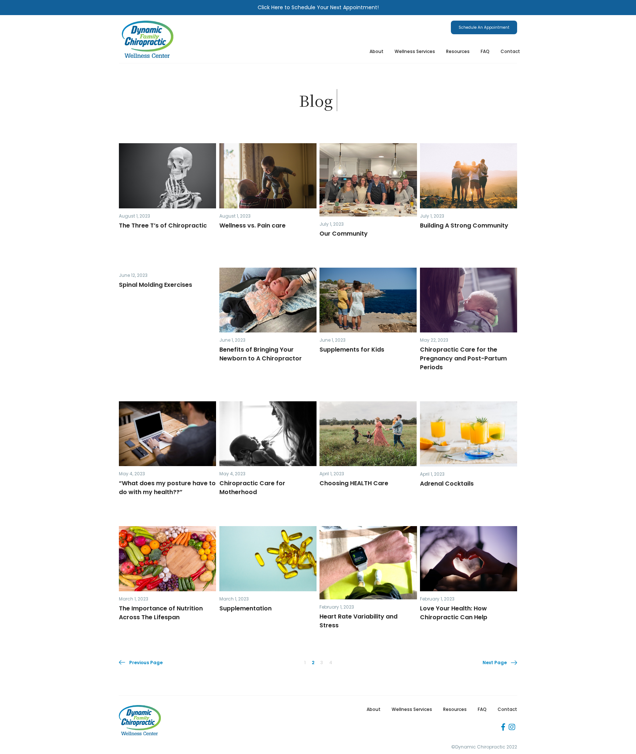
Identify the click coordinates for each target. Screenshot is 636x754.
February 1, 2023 (336, 607)
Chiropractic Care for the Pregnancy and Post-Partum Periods (463, 358)
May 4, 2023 (132, 474)
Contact (510, 51)
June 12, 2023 (133, 275)
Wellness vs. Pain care (252, 225)
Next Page (495, 662)
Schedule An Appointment (484, 27)
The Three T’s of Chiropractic (163, 225)
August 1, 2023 (134, 216)
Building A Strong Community (465, 225)
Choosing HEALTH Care (353, 483)
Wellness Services (415, 51)
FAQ (485, 51)
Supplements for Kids (351, 349)
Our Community (343, 233)
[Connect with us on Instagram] (512, 727)
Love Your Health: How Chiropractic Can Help (453, 612)
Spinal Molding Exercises (155, 285)
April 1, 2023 (331, 474)
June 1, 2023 (232, 340)
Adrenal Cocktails (447, 483)
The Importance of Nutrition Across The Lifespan (161, 612)
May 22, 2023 (434, 340)
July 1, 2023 (331, 224)
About (377, 51)
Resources (458, 51)
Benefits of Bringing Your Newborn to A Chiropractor (260, 354)
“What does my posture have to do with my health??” (167, 487)
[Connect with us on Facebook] (503, 727)
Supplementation (245, 608)
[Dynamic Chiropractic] (147, 39)
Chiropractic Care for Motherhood (252, 487)
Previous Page (146, 662)
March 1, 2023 (133, 599)
